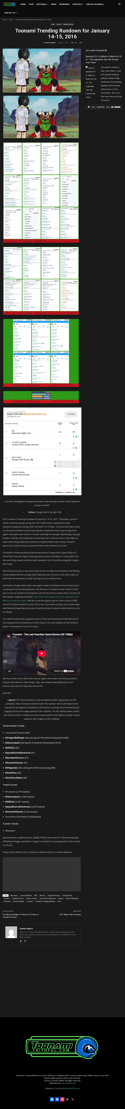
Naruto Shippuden (72, 898)
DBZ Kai (42, 895)
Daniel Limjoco (50, 42)
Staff (31, 4)
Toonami (59, 24)
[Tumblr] (22, 941)
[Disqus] (42, 981)
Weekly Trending (68, 24)
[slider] (117, 107)
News (53, 4)
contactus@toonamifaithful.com (67, 1088)
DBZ (35, 895)
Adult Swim (14, 895)
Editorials (42, 4)
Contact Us (9, 13)
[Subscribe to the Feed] (106, 50)
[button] (119, 4)
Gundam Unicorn (18, 898)
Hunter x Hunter (31, 898)
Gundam (7, 898)
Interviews (64, 4)
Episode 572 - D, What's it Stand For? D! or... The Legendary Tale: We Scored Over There (103, 59)
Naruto (61, 898)
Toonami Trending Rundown (45, 901)
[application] (104, 107)
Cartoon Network (26, 895)
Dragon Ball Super (54, 895)
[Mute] (112, 107)
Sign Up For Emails (95, 4)
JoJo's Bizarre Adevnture (48, 898)
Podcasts (77, 4)
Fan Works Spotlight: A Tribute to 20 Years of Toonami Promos (21, 915)
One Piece (7, 901)
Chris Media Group (68, 1083)
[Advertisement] (42, 874)
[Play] (89, 107)
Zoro (59, 901)
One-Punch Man (18, 901)
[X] (26, 941)
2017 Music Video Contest (70, 914)
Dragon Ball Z (67, 895)
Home (23, 4)
